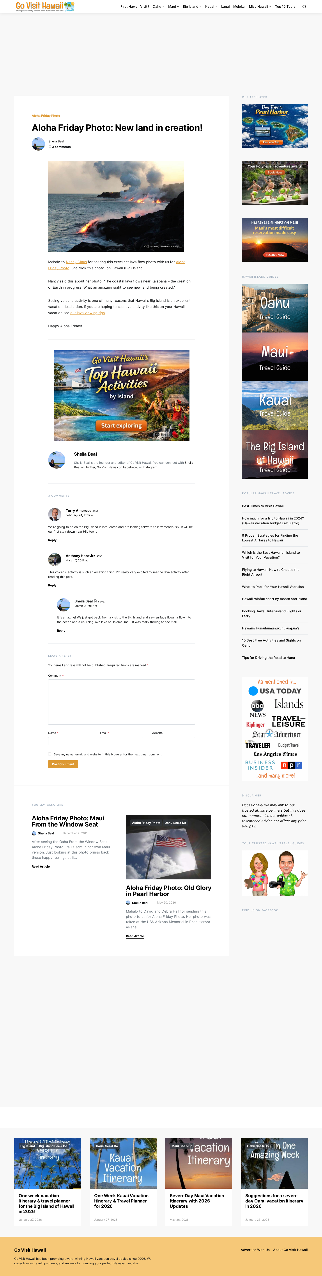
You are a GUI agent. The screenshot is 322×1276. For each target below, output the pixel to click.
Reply (52, 540)
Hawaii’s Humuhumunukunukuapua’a (270, 628)
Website (157, 733)
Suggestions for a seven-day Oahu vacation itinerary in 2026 (274, 1201)
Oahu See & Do (175, 823)
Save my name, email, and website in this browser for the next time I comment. (108, 754)
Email (105, 733)
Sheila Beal (56, 141)
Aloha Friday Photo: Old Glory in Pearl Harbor (168, 891)
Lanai (225, 6)
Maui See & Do (182, 1146)
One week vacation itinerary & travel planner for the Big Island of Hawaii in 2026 (46, 1203)
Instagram (150, 467)
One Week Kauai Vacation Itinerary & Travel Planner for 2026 (121, 1201)
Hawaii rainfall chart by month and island (274, 599)
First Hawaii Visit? (134, 6)
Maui (172, 6)
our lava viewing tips (87, 313)
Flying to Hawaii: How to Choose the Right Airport (270, 572)
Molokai (239, 6)
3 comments (61, 147)
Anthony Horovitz (80, 556)
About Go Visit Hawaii (290, 1250)
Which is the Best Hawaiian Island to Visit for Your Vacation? (271, 555)
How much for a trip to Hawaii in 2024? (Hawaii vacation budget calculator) (273, 520)
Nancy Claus (76, 262)
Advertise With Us (255, 1250)
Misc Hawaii (258, 6)
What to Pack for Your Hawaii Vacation (273, 587)
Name (53, 733)
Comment (56, 675)
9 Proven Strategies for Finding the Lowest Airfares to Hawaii (270, 538)
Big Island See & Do (53, 1146)
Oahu (157, 6)
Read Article (41, 866)
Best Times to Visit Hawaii (263, 506)
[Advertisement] (161, 54)
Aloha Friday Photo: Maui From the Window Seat (68, 821)
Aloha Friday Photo (46, 115)
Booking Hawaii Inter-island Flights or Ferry (271, 613)
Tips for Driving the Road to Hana (268, 658)
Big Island (190, 6)
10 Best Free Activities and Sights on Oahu (271, 642)
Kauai (209, 6)
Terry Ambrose (78, 510)
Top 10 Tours (285, 6)
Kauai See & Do (107, 1146)
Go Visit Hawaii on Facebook (117, 467)
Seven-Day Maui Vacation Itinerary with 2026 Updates (197, 1201)
